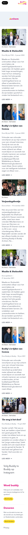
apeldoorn (8, 276)
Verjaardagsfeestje (11, 202)
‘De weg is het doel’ (11, 420)
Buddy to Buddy (10, 356)
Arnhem (5, 47)
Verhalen (12, 47)
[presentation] (14, 37)
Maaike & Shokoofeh (12, 51)
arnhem (7, 206)
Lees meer (7, 99)
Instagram (9, 473)
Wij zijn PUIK (9, 55)
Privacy (6, 528)
